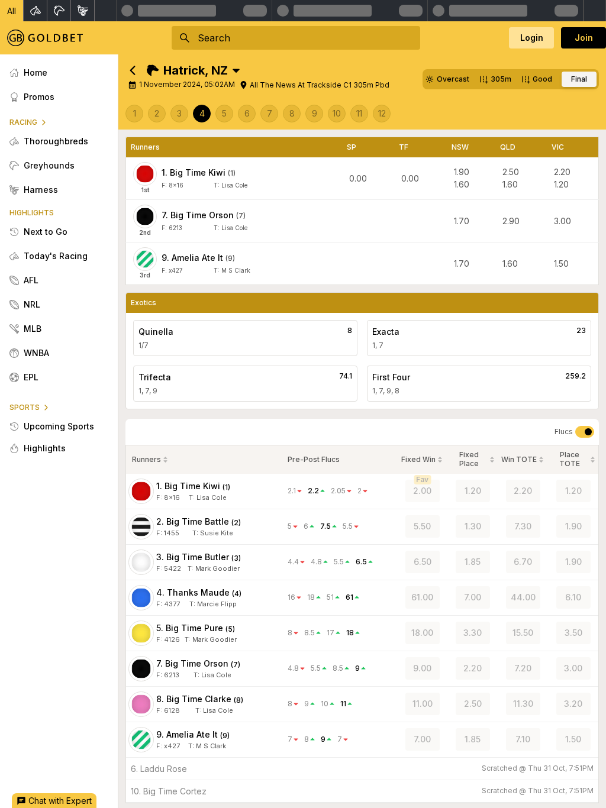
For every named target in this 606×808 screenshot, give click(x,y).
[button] (12, 10)
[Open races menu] (236, 70)
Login (531, 38)
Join (584, 38)
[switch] (584, 432)
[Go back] (132, 70)
